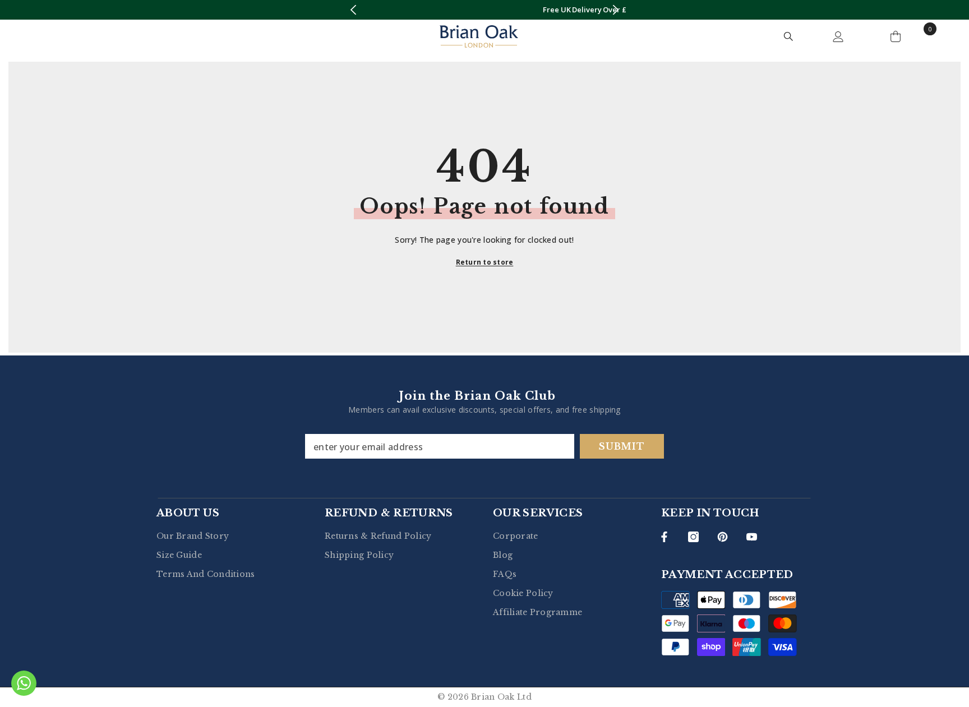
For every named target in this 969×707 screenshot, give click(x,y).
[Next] (616, 10)
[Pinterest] (722, 536)
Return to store (485, 262)
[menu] (38, 36)
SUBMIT (622, 446)
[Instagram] (693, 536)
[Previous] (353, 10)
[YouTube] (751, 536)
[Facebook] (664, 536)
